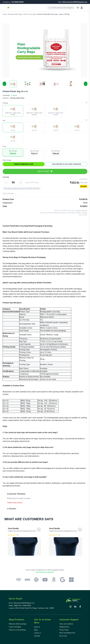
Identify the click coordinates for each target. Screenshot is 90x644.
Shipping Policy (64, 627)
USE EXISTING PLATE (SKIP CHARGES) (66, 164)
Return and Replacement (67, 633)
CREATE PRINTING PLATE (23, 164)
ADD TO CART (43, 171)
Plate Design (7, 160)
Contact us (37, 633)
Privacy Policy (64, 630)
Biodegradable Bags (15, 14)
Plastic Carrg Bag (29, 14)
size (4, 120)
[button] (13, 83)
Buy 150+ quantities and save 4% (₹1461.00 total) (21, 188)
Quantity (6, 177)
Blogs (36, 630)
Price (4, 146)
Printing (5, 103)
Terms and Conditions (66, 624)
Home (5, 14)
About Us (37, 627)
